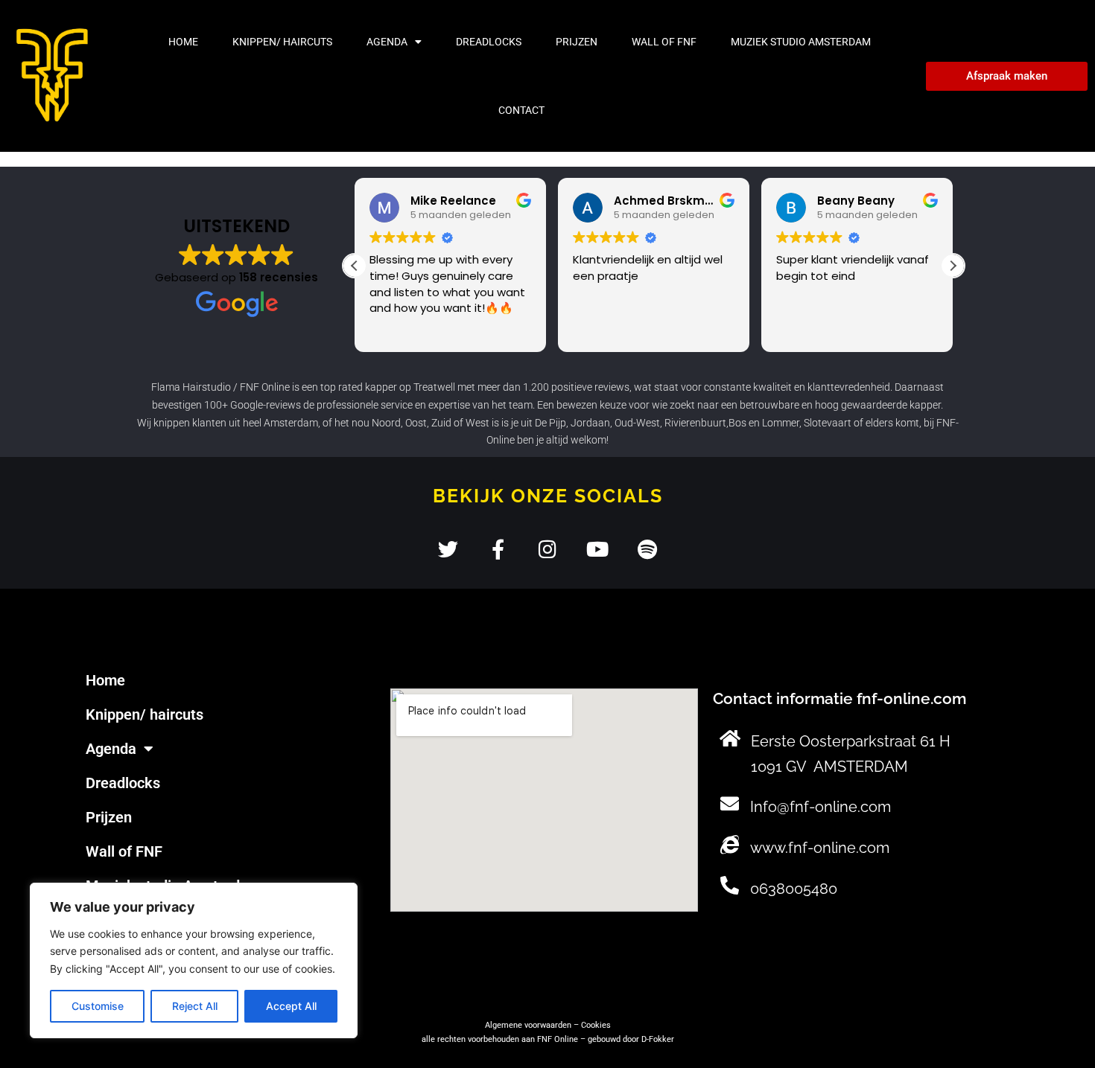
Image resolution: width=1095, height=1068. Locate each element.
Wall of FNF (664, 42)
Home (183, 42)
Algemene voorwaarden (528, 1025)
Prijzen (576, 42)
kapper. (926, 405)
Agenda (386, 42)
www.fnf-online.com (819, 848)
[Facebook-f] (498, 549)
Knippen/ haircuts (282, 42)
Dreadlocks (488, 42)
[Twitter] (448, 549)
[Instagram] (548, 549)
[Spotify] (648, 549)
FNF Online (265, 387)
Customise (98, 1006)
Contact (521, 110)
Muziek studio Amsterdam (801, 42)
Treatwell (434, 387)
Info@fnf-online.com (820, 807)
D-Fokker (657, 1039)
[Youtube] (598, 549)
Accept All (291, 1006)
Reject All (195, 1006)
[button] (953, 266)
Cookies (596, 1025)
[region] (194, 960)
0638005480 (793, 889)
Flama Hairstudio (191, 387)
